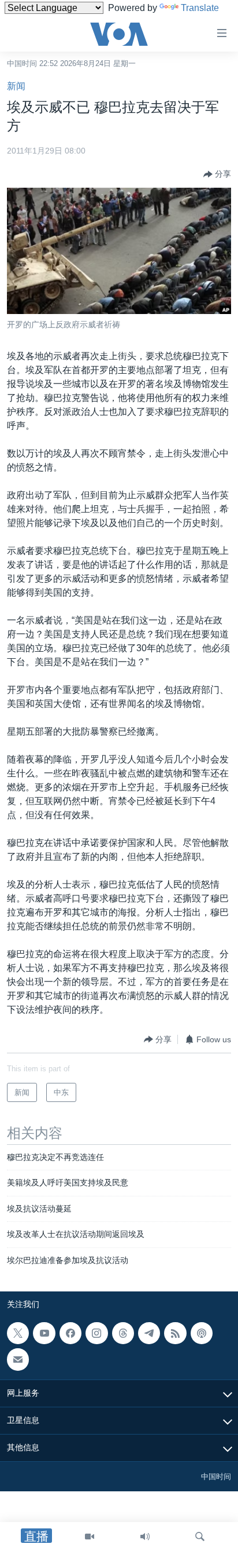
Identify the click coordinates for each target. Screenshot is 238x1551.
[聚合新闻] (175, 1333)
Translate (200, 8)
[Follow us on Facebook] (70, 1333)
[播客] (202, 1333)
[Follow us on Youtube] (44, 1333)
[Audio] (145, 1536)
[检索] (200, 1536)
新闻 (16, 86)
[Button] (217, 174)
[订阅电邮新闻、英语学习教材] (18, 1359)
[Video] (89, 1536)
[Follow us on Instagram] (96, 1333)
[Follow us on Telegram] (149, 1333)
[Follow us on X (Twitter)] (18, 1333)
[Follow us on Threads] (123, 1333)
